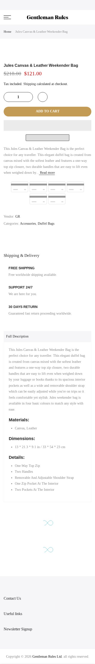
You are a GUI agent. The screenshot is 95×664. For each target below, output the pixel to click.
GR (17, 216)
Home (7, 31)
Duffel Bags (46, 223)
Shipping (29, 84)
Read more (47, 172)
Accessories (28, 223)
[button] (47, 125)
